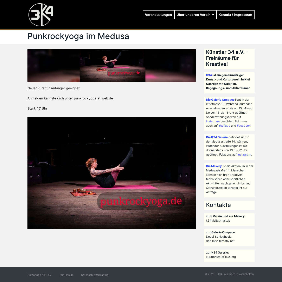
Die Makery (214, 166)
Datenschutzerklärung (94, 274)
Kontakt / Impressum (235, 15)
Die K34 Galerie (217, 137)
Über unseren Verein (194, 15)
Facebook (243, 125)
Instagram (213, 121)
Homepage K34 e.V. (39, 274)
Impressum (66, 274)
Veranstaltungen (158, 15)
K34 (209, 75)
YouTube (224, 125)
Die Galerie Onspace (220, 99)
